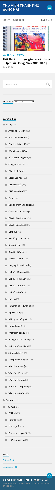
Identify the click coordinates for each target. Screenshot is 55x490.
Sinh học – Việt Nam (18, 346)
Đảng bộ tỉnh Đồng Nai (19, 204)
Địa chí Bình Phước (17, 218)
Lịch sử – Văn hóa (16, 285)
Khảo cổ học (14, 245)
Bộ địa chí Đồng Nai (18, 157)
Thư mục (19, 55)
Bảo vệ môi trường (17, 150)
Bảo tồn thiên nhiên (17, 144)
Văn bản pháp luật (17, 366)
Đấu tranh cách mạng (18, 211)
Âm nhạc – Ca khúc (17, 130)
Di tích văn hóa (15, 191)
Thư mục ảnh (14, 426)
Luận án (12, 299)
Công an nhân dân (16, 164)
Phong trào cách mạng (19, 339)
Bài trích (8, 55)
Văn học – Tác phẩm (18, 386)
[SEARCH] (48, 84)
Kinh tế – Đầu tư (16, 251)
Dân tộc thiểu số (16, 171)
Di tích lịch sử (15, 184)
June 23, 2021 (9, 67)
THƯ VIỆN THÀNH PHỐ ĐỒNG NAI (29, 480)
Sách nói (10, 400)
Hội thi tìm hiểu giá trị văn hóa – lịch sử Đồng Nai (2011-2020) (26, 61)
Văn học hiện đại (16, 393)
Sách (8, 124)
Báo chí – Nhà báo (17, 137)
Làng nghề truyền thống (19, 265)
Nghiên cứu (14, 312)
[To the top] (49, 475)
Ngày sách (13, 419)
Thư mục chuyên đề (18, 433)
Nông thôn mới (15, 325)
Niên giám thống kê (17, 319)
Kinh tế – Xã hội (15, 258)
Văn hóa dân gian (16, 379)
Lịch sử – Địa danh (17, 272)
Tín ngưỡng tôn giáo (18, 359)
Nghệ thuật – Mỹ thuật (19, 305)
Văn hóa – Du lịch (16, 373)
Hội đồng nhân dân (17, 238)
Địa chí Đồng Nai (16, 224)
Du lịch (11, 198)
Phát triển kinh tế (16, 332)
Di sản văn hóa (15, 177)
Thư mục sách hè (16, 439)
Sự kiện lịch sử (15, 352)
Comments (10, 466)
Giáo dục (12, 231)
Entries (8, 460)
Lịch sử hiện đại (15, 292)
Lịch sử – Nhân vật (17, 278)
